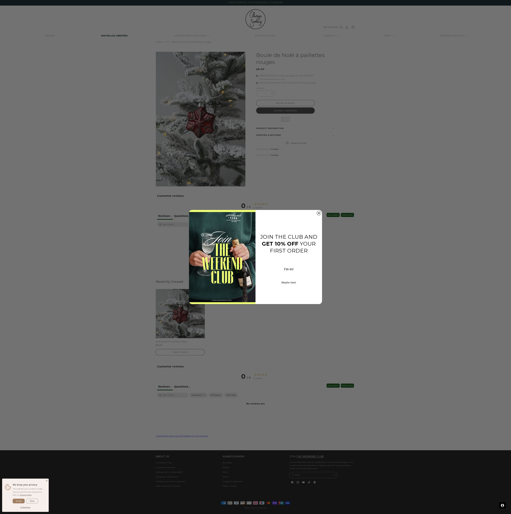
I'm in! (289, 269)
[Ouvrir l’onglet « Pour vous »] (502, 505)
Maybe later (288, 282)
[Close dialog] (319, 213)
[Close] (46, 480)
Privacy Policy (26, 495)
